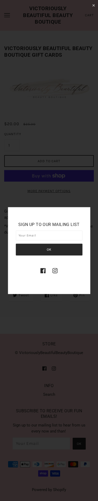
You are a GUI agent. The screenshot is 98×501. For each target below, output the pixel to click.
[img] (43, 271)
